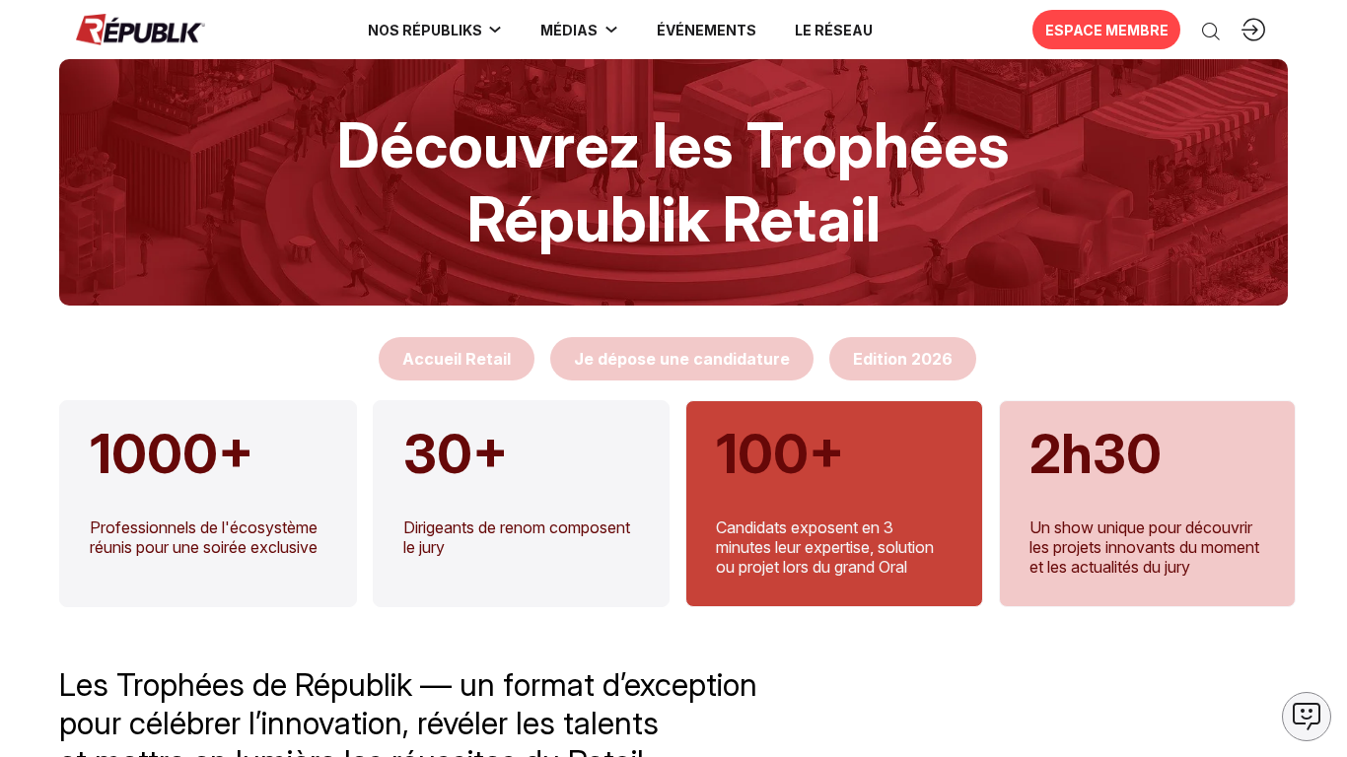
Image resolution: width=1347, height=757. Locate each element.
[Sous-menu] (495, 29)
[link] (435, 29)
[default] (456, 358)
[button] (706, 29)
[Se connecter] (1253, 29)
